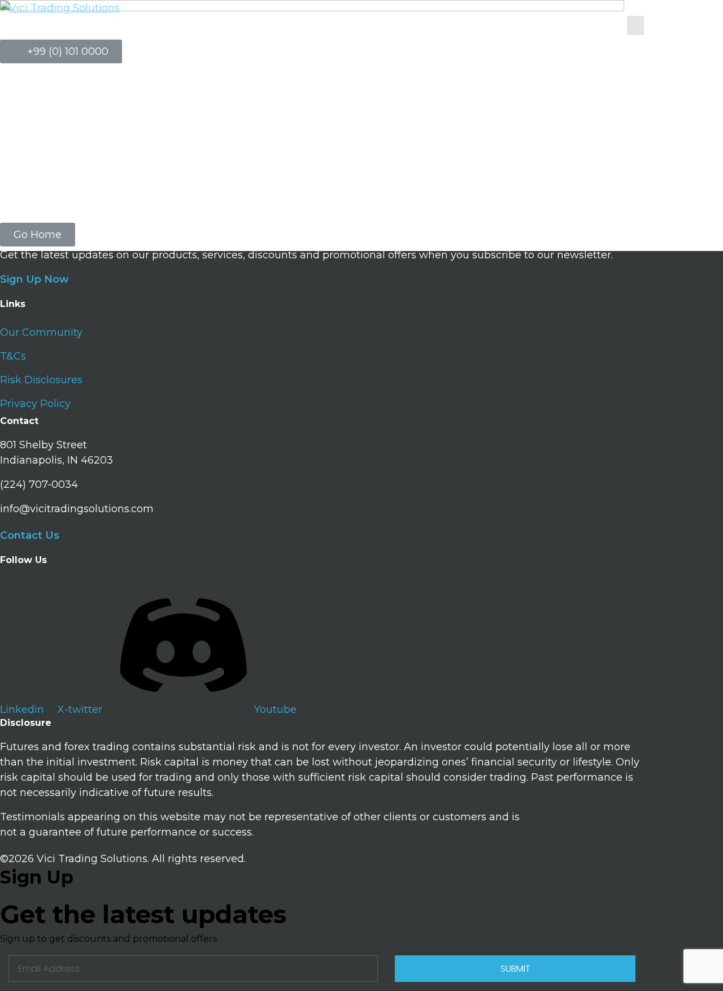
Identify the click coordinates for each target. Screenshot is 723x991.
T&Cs (13, 356)
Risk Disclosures (41, 380)
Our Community (41, 332)
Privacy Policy (35, 403)
